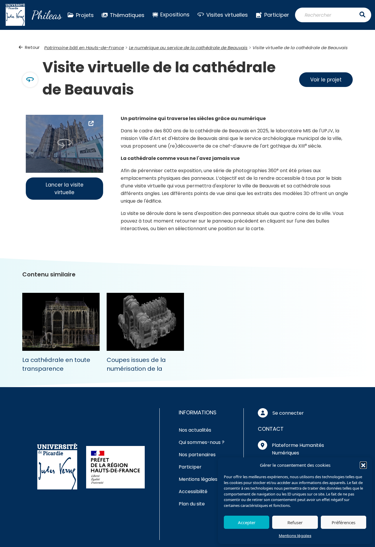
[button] (363, 465)
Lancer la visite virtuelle (64, 188)
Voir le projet (326, 79)
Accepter (246, 522)
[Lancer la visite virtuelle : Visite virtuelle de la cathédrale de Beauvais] (64, 143)
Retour (32, 47)
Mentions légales (295, 536)
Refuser (295, 522)
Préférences (343, 522)
